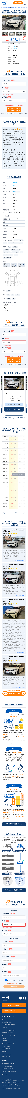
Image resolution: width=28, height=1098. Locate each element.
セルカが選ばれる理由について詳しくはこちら (13, 824)
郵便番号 (4, 972)
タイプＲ (15, 48)
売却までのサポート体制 (7, 1032)
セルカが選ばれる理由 (7, 1022)
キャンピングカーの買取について (9, 1071)
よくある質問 (5, 1038)
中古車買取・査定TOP (5, 7)
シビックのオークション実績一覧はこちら (14, 417)
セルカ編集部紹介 (6, 1048)
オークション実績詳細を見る (18, 560)
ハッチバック (16, 191)
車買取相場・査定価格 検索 (17, 7)
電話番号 (4, 964)
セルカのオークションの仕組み (9, 1024)
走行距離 (4, 97)
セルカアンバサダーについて (8, 1043)
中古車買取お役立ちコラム (8, 1068)
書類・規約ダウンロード (7, 1082)
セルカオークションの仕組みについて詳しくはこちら (13, 890)
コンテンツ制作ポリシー (7, 1080)
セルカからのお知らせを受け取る (15, 980)
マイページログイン (6, 1054)
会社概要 (3, 1079)
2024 (14, 46)
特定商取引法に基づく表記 (18, 1080)
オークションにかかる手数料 (8, 1030)
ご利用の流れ (5, 1027)
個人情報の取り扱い (14, 983)
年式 (3, 87)
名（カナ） (5, 949)
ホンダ (25, 7)
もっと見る (14, 512)
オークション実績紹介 (7, 1066)
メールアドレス (6, 956)
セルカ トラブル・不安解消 (8, 1035)
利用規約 (7, 983)
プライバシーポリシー (11, 1079)
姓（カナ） (5, 941)
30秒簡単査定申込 (18, 3)
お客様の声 (4, 1040)
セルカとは (4, 1019)
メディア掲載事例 (6, 1046)
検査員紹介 (4, 1051)
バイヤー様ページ (6, 1056)
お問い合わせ (16, 1082)
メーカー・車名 (6, 80)
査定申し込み (5, 1074)
